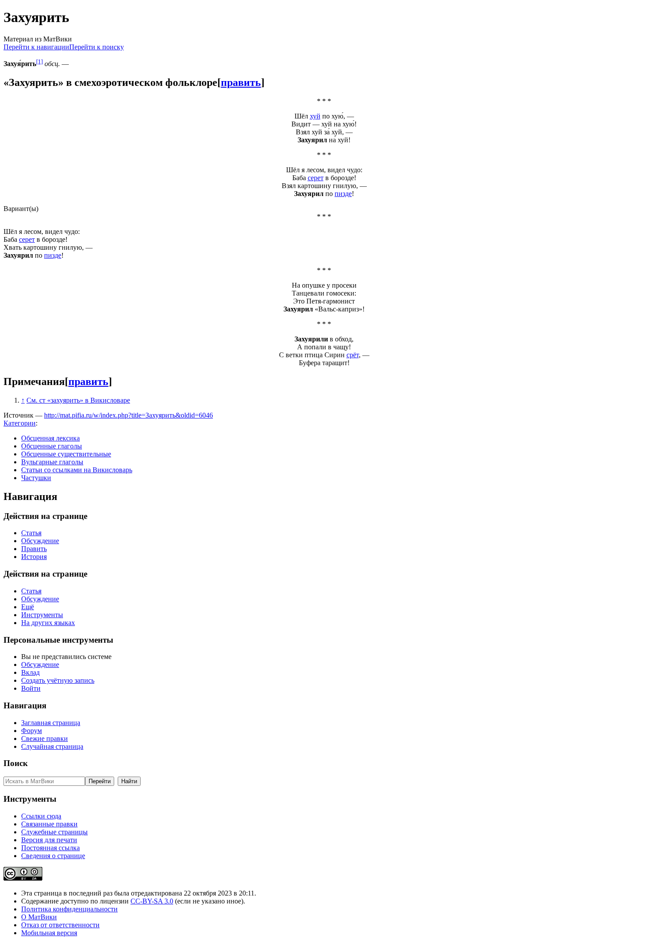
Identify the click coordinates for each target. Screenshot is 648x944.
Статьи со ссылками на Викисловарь (76, 470)
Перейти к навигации (36, 47)
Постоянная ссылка (50, 847)
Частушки (36, 477)
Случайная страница (52, 746)
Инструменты (42, 614)
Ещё (27, 607)
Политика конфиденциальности (69, 909)
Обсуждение (40, 540)
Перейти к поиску (96, 47)
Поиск (16, 763)
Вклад (30, 672)
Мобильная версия (49, 933)
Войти (31, 688)
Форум (31, 730)
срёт (352, 355)
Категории (20, 423)
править (241, 82)
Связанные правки (49, 824)
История (34, 556)
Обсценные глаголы (51, 446)
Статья (31, 533)
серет (316, 177)
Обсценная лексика (50, 438)
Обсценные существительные (66, 454)
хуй (315, 116)
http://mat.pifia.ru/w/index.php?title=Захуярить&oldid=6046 (128, 415)
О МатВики (39, 917)
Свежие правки (44, 738)
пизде (343, 193)
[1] (39, 61)
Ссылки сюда (41, 816)
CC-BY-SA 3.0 (151, 901)
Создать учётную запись (57, 680)
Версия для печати (49, 840)
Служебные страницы (54, 832)
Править (34, 548)
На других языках (48, 622)
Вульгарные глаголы (52, 462)
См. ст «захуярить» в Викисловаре (78, 400)
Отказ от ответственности (60, 925)
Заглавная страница (50, 722)
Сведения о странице (53, 855)
